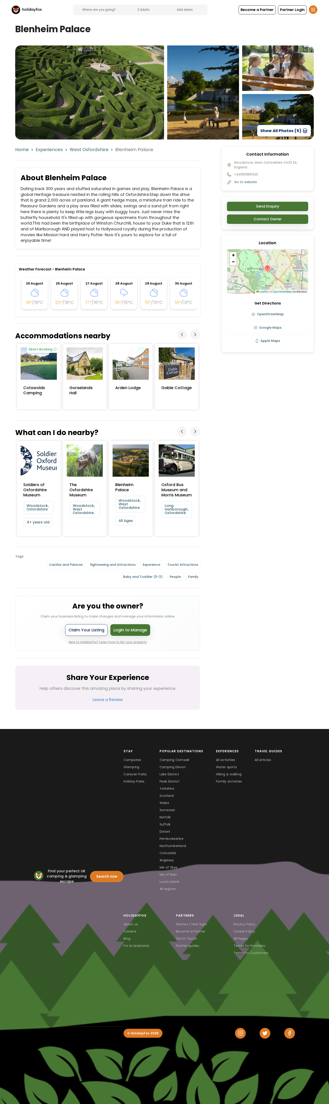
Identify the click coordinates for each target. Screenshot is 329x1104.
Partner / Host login (191, 924)
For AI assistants (136, 945)
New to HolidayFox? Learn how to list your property (108, 642)
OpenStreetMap (282, 291)
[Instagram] (240, 1033)
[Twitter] (265, 1033)
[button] (257, 9)
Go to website (245, 182)
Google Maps (270, 327)
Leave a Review (108, 699)
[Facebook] (289, 1033)
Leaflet (263, 291)
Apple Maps (270, 341)
